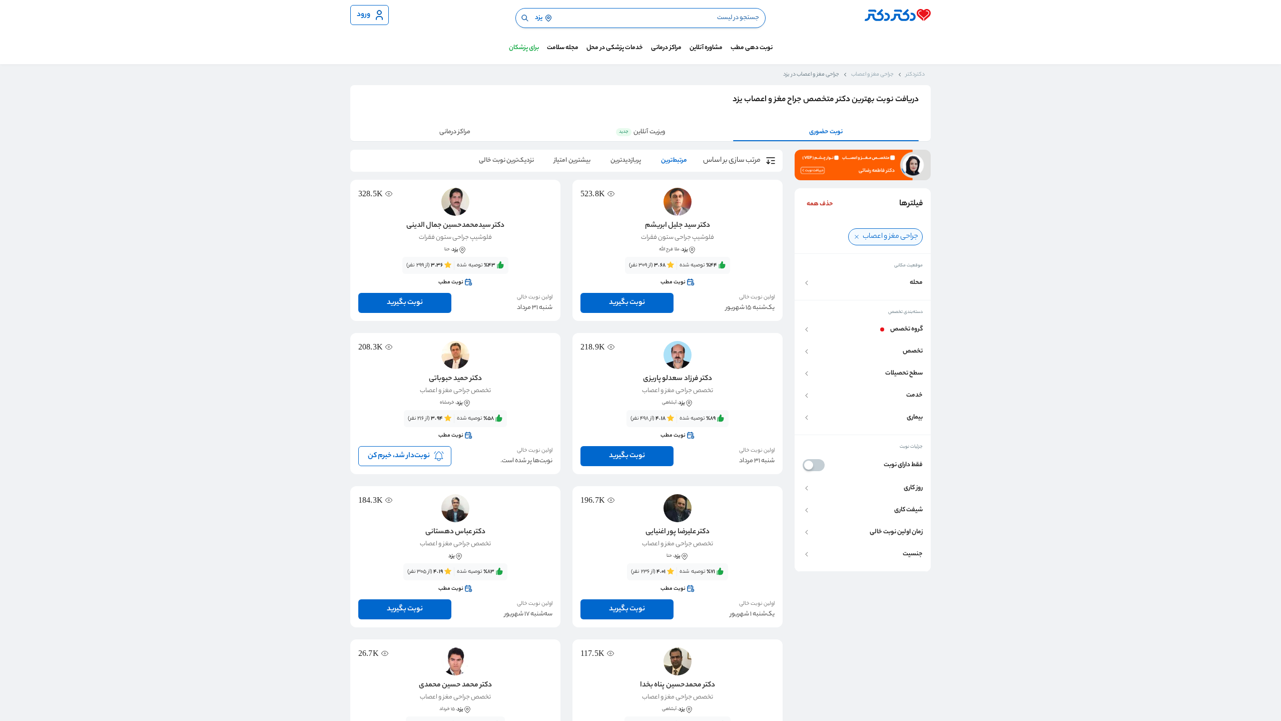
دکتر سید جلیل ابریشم (677, 226)
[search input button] (525, 18)
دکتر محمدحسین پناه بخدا (677, 685)
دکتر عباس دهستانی (455, 532)
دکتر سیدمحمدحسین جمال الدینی (455, 226)
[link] (677, 274)
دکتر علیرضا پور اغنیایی (677, 532)
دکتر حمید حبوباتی (455, 379)
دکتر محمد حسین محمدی (455, 685)
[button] (863, 283)
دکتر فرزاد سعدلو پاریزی (677, 379)
